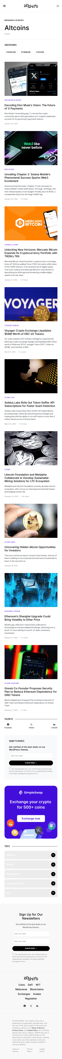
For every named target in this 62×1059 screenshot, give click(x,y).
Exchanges (8, 245)
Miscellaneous (16, 100)
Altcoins (11, 169)
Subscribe (30, 763)
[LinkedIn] (37, 1006)
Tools (13, 397)
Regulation (31, 998)
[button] (4, 6)
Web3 (6, 169)
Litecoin (40, 52)
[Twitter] (31, 1006)
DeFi (30, 984)
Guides (13, 542)
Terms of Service (37, 1028)
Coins (22, 984)
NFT (38, 984)
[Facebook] (24, 1006)
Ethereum (26, 52)
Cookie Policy (32, 1030)
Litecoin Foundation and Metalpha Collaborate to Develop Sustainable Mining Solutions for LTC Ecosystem (27, 478)
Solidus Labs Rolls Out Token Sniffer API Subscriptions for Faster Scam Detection (30, 404)
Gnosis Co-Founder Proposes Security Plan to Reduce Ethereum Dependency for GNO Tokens (31, 692)
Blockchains (9, 611)
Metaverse (21, 989)
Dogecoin (11, 52)
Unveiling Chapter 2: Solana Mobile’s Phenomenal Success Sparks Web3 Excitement (27, 178)
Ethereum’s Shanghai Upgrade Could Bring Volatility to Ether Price (27, 618)
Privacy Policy (17, 1030)
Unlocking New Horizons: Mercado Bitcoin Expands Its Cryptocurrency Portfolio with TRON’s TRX (31, 253)
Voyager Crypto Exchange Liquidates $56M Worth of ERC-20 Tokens (28, 332)
